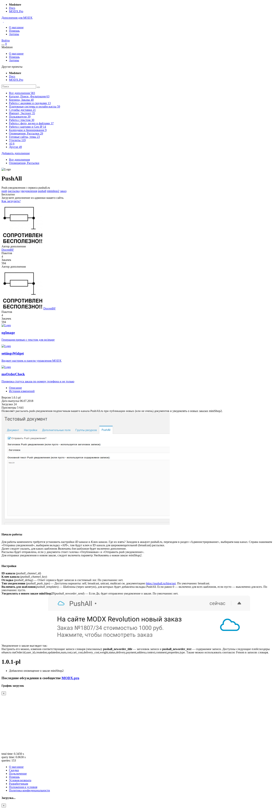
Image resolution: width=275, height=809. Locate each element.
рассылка (14, 191)
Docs (12, 8)
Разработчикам (18, 783)
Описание (15, 387)
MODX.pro (70, 678)
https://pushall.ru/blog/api (161, 583)
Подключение (18, 773)
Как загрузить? (11, 201)
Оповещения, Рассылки (24, 163)
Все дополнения (19, 159)
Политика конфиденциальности (29, 790)
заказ (63, 191)
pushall (42, 191)
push (4, 191)
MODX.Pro (16, 11)
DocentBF (7, 249)
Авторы (14, 34)
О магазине (16, 27)
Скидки (14, 770)
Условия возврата (20, 780)
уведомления (28, 191)
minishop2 (53, 191)
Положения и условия (23, 787)
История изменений (22, 391)
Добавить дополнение (15, 153)
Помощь (14, 30)
